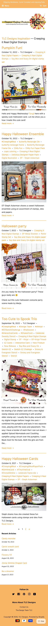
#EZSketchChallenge (11, 330)
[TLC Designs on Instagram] (29, 594)
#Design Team (25, 326)
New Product (38, 343)
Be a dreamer (8, 571)
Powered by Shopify (36, 617)
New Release (10, 346)
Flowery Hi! (7, 555)
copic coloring (10, 151)
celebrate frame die (27, 473)
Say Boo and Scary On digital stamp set (27, 240)
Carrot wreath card (10, 546)
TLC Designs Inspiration (16, 38)
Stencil (14, 356)
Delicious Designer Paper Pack (25, 155)
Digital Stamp (10, 339)
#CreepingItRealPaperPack (31, 466)
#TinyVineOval (23, 470)
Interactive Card (22, 343)
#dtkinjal (39, 326)
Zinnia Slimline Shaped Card (14, 563)
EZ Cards (8, 343)
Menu (6, 6)
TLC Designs (23, 617)
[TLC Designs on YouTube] (34, 594)
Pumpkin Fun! (12, 48)
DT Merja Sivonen (30, 234)
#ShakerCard (26, 333)
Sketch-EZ (6, 349)
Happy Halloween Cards (20, 459)
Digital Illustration (9, 158)
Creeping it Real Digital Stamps (32, 336)
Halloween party (14, 226)
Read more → (8, 123)
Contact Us (24, 607)
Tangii (31, 113)
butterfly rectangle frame (13, 145)
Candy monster (8, 538)
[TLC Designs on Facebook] (18, 594)
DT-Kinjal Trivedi (38, 339)
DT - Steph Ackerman (29, 158)
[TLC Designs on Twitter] (13, 594)
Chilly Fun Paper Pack (35, 148)
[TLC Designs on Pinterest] (24, 594)
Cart (44, 6)
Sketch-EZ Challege (23, 349)
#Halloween (28, 330)
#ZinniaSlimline (8, 473)
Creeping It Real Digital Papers (15, 476)
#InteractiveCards (10, 333)
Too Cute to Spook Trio (19, 319)
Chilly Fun (18, 148)
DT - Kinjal (23, 339)
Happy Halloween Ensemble (23, 134)
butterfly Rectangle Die (29, 141)
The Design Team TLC (24, 610)
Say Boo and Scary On (29, 346)
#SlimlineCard (8, 470)
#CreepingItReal (9, 141)
